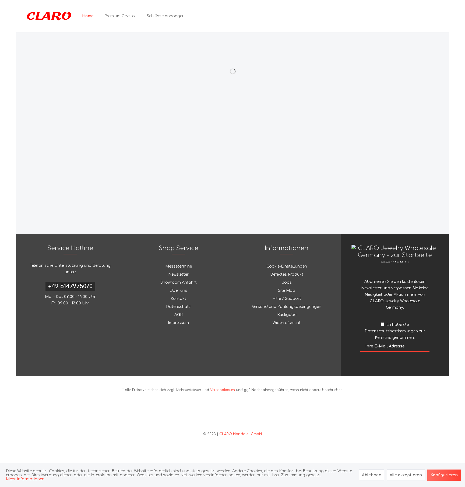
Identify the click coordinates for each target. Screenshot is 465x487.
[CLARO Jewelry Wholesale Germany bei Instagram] (236, 415)
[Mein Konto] (420, 16)
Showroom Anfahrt (178, 282)
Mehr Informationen (25, 479)
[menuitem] (88, 16)
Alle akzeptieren (406, 475)
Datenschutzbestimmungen (391, 331)
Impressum (178, 323)
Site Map (286, 291)
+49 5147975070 (70, 286)
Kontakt (178, 299)
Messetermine (178, 266)
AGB (178, 315)
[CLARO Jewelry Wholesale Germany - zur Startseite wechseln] (49, 16)
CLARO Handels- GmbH (240, 434)
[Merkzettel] (409, 16)
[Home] (88, 16)
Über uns (178, 291)
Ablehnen (371, 475)
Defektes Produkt (286, 274)
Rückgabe (286, 315)
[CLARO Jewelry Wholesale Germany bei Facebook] (229, 415)
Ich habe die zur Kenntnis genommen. (395, 331)
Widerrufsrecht (287, 323)
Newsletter (178, 274)
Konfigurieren (444, 475)
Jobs (287, 282)
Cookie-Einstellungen (286, 266)
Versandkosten (222, 390)
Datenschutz (178, 307)
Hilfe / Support (286, 299)
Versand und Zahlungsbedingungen (286, 307)
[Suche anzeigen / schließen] (397, 16)
